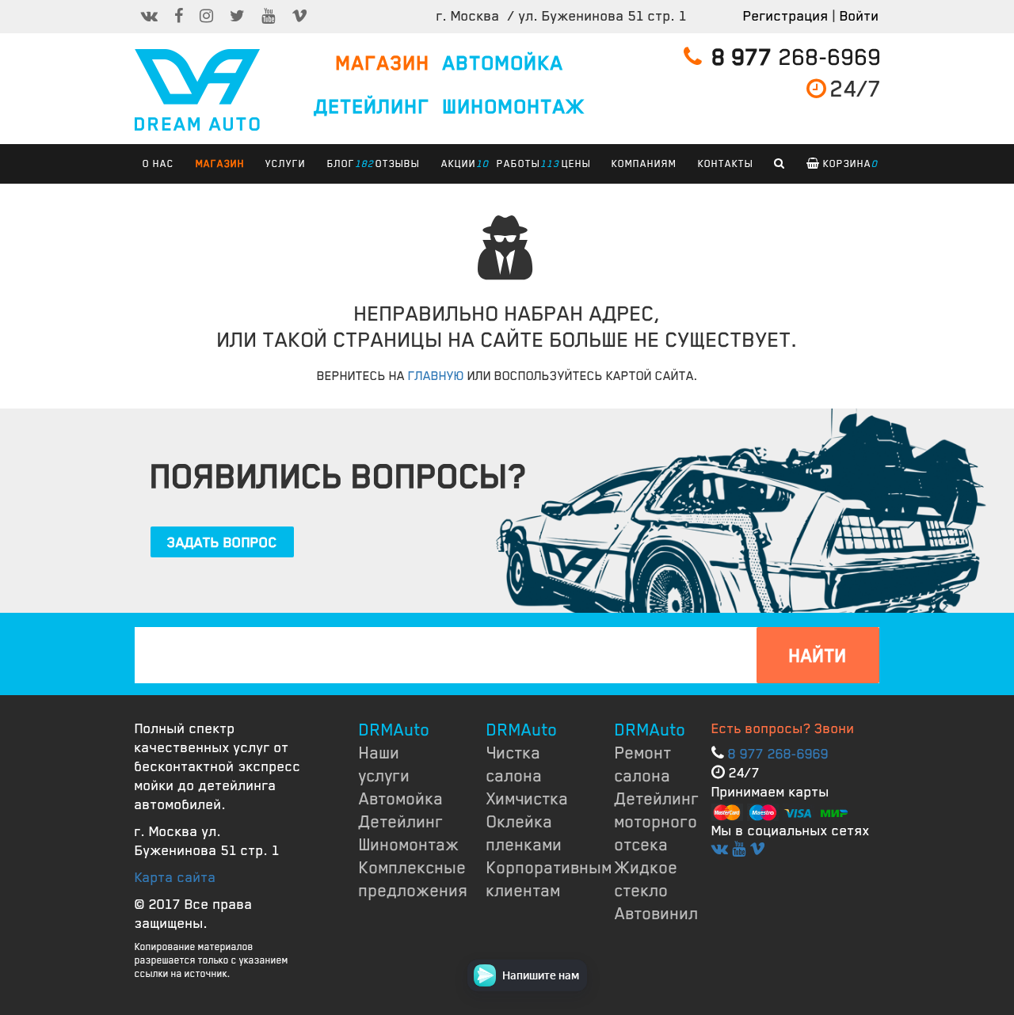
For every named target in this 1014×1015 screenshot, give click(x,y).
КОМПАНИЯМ (644, 163)
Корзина (849, 163)
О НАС (158, 163)
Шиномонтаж (409, 844)
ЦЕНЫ (576, 163)
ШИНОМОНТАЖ (514, 107)
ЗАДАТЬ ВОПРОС (222, 542)
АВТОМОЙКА (503, 63)
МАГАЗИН (383, 63)
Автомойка (401, 798)
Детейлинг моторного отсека (657, 821)
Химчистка (527, 798)
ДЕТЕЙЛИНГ (372, 107)
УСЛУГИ (285, 163)
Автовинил (657, 913)
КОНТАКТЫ (725, 163)
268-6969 (797, 57)
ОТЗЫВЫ (397, 163)
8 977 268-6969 (778, 754)
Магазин (220, 163)
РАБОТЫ (522, 163)
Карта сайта (175, 877)
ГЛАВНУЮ (436, 376)
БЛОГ (345, 163)
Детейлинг (401, 821)
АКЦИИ (462, 163)
